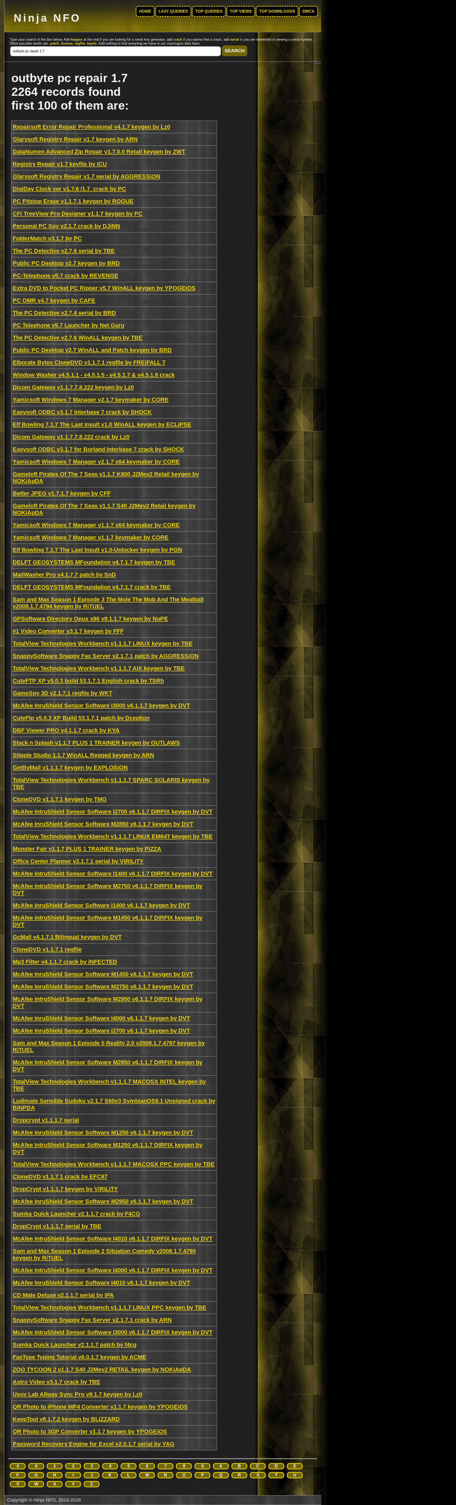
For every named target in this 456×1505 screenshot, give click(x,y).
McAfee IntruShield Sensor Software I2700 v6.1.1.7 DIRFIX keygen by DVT (112, 811)
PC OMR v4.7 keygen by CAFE (54, 300)
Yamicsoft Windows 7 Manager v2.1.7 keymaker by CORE (91, 399)
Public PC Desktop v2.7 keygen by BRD (66, 263)
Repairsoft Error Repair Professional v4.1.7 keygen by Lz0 (91, 127)
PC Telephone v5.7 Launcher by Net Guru (68, 325)
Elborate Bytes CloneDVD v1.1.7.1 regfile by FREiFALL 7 (89, 362)
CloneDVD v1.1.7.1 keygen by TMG (60, 799)
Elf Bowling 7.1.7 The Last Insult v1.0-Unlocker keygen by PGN (97, 550)
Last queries (173, 11)
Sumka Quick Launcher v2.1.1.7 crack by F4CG (76, 1213)
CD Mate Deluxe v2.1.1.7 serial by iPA (63, 1295)
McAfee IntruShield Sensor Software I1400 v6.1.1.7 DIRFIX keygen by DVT (112, 873)
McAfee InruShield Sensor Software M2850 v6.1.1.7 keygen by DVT (103, 824)
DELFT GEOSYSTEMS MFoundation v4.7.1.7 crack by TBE (92, 587)
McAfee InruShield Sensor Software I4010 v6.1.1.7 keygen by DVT (101, 1282)
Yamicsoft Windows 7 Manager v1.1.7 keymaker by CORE (91, 537)
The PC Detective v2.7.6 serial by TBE (64, 251)
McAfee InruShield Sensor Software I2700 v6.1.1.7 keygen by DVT (101, 1030)
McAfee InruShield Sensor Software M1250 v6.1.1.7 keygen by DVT (103, 1132)
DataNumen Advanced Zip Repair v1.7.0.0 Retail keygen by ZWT (99, 151)
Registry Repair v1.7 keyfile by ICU (60, 164)
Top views (241, 11)
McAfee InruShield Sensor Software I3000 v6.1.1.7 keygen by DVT (101, 705)
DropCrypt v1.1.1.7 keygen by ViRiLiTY (65, 1189)
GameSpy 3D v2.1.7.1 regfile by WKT (62, 693)
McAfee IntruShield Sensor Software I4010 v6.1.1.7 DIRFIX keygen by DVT (112, 1238)
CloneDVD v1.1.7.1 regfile (47, 949)
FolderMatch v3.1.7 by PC (47, 238)
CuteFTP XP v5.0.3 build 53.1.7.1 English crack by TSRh (88, 680)
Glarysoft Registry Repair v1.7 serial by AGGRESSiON (86, 176)
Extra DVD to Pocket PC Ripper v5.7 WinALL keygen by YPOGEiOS (104, 288)
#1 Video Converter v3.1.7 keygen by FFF (68, 631)
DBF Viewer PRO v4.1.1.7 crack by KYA (66, 730)
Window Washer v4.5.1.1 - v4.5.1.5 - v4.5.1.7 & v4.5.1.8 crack (94, 375)
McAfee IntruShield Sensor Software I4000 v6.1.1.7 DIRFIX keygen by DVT (112, 1270)
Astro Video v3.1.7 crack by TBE (56, 1382)
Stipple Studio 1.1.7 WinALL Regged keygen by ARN (83, 755)
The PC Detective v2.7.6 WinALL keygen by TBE (77, 337)
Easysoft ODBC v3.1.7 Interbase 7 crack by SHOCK (82, 412)
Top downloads (277, 11)
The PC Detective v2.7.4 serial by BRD (64, 313)
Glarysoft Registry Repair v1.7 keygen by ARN (75, 139)
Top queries (208, 11)
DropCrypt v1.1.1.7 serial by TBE (57, 1226)
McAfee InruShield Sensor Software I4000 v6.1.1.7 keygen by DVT (101, 1018)
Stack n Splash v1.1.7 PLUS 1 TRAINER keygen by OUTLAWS (96, 742)
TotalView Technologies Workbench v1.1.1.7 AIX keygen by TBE (99, 668)
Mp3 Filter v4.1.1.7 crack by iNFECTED (65, 961)
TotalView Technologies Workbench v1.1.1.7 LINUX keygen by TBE (103, 643)
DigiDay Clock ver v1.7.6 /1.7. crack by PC (69, 189)
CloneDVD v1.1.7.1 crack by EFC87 (60, 1176)
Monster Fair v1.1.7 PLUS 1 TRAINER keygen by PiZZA (87, 849)
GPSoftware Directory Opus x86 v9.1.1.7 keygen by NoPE (90, 618)
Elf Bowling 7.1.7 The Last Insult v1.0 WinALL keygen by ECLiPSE (102, 424)
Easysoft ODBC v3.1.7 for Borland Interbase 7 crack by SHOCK (98, 449)
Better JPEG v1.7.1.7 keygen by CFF (62, 493)
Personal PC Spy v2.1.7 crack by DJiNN (66, 226)
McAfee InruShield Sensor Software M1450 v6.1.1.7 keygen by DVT (103, 974)
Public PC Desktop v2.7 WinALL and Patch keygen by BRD (92, 350)
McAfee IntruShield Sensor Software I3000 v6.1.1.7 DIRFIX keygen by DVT (112, 1332)
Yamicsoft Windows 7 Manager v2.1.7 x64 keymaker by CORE (96, 461)
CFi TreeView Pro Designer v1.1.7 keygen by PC (77, 213)
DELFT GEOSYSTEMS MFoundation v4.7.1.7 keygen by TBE (94, 562)
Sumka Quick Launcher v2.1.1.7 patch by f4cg (74, 1344)
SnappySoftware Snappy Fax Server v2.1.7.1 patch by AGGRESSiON (106, 656)
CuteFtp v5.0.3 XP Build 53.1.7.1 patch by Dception (81, 718)
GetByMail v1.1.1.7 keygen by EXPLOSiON (70, 767)
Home (145, 11)
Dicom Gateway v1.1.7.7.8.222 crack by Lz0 (71, 437)
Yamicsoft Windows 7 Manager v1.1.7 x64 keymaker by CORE (96, 525)
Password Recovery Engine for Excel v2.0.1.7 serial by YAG (93, 1444)
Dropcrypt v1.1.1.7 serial (46, 1120)
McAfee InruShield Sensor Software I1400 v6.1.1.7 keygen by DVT (101, 905)
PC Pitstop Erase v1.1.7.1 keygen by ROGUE (73, 201)
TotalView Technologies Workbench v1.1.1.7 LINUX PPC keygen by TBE (109, 1307)
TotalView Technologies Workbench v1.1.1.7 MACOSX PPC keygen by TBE (114, 1164)
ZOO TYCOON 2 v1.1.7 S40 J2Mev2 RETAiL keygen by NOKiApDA (102, 1369)
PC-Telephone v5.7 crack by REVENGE (65, 275)
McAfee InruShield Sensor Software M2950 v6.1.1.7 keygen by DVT (103, 1201)
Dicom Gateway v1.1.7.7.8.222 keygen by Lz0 (73, 387)
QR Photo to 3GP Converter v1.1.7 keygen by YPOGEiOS (90, 1431)
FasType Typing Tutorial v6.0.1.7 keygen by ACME (79, 1357)
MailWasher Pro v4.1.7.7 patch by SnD (64, 574)
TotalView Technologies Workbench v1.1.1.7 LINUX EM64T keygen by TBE (113, 836)
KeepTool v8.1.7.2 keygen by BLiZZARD (66, 1419)
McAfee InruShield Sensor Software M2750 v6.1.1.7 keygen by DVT (103, 986)
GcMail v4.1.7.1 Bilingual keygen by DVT (67, 937)
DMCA (308, 11)
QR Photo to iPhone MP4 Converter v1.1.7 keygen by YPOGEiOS (100, 1406)
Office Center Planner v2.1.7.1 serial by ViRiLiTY (78, 861)
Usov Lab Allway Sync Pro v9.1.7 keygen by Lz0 (77, 1394)
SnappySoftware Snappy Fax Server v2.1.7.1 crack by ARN (92, 1320)
